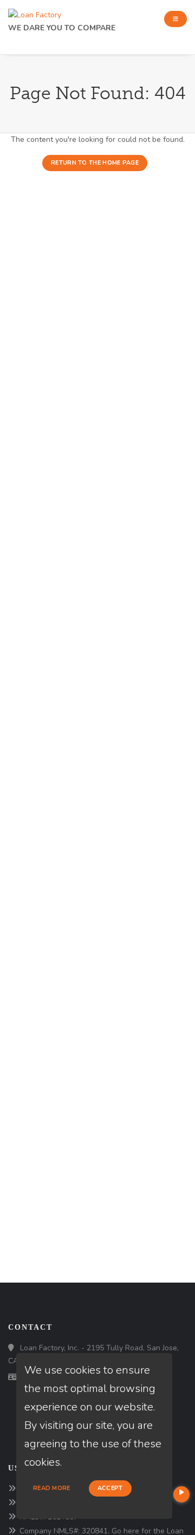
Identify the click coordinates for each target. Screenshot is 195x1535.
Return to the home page (95, 163)
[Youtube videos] (181, 1494)
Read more (51, 1488)
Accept (110, 1488)
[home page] (34, 12)
